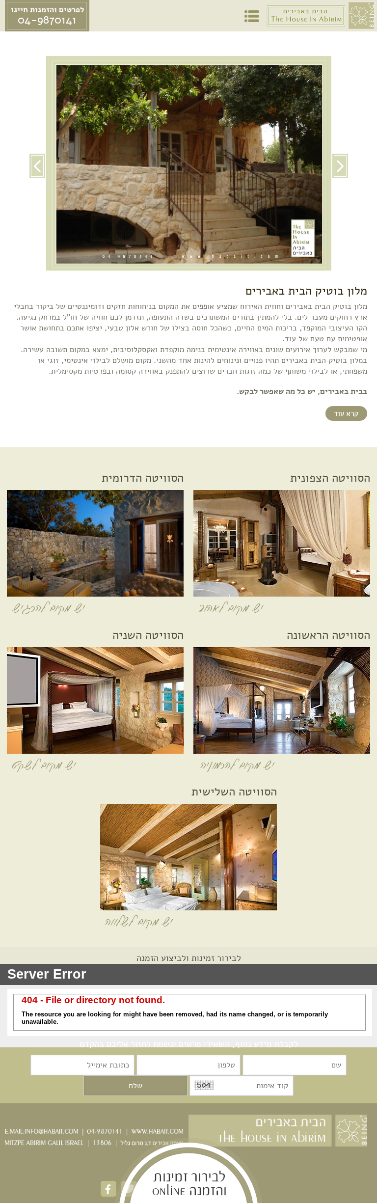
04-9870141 (47, 20)
